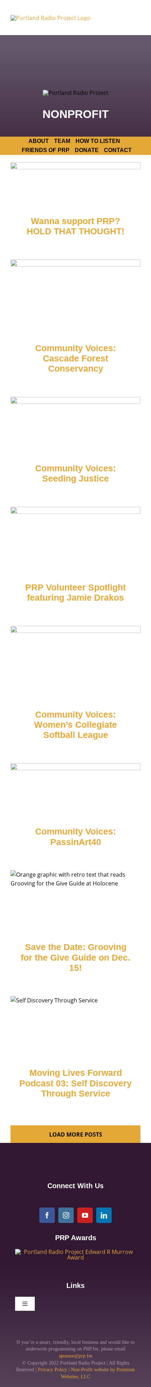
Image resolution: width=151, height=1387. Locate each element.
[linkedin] (104, 1215)
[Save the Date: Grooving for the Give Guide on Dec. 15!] (75, 901)
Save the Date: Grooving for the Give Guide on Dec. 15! (75, 957)
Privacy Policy (52, 1369)
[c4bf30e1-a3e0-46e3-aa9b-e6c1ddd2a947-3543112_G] (75, 1252)
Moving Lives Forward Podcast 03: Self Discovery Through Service (75, 1083)
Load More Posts (75, 1134)
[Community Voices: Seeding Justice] (75, 425)
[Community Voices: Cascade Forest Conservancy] (75, 296)
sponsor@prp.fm (75, 1356)
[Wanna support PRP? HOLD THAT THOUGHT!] (75, 183)
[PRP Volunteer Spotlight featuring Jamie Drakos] (75, 539)
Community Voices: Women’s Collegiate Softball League (75, 725)
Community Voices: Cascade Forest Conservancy (75, 359)
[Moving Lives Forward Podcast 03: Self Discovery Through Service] (75, 1027)
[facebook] (47, 1215)
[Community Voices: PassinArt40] (75, 789)
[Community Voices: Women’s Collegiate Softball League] (75, 662)
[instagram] (66, 1215)
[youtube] (85, 1215)
